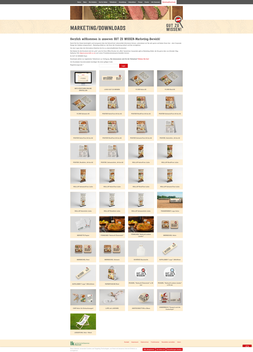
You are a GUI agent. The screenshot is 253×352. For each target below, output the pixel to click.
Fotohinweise (155, 342)
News (85, 2)
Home (79, 2)
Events (147, 2)
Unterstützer (132, 2)
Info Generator (155, 2)
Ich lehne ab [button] (161, 349)
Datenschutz (145, 342)
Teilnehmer (113, 2)
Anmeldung (122, 2)
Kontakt (126, 342)
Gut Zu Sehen (103, 2)
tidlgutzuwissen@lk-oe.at (87, 53)
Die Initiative (93, 2)
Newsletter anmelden (168, 342)
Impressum (134, 342)
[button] (123, 66)
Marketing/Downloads (169, 2)
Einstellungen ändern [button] (174, 349)
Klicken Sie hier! (143, 59)
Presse (140, 2)
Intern (179, 342)
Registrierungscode (76, 65)
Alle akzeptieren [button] (149, 349)
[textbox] (108, 65)
